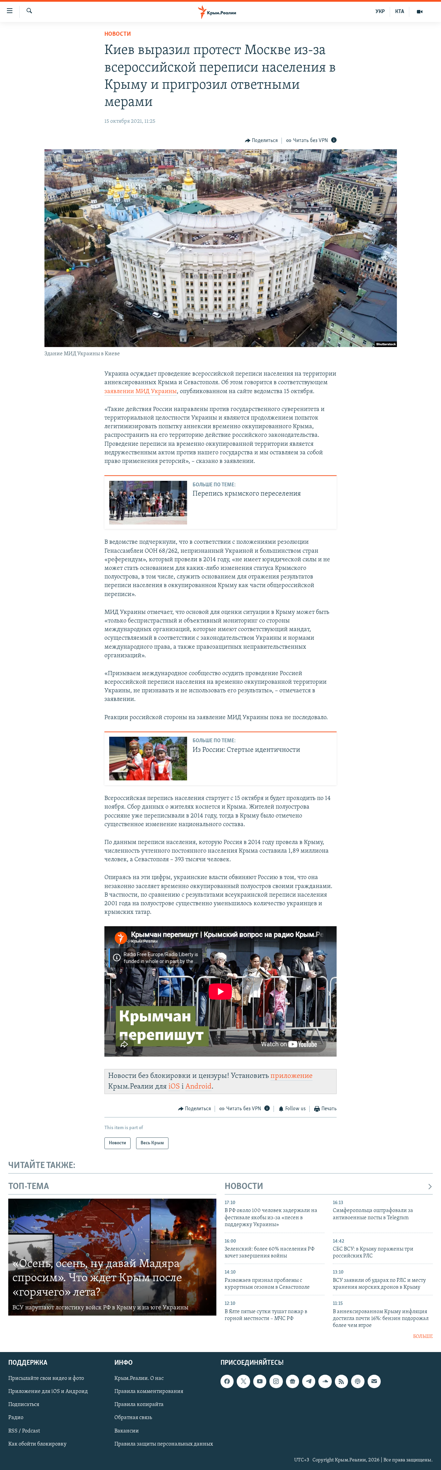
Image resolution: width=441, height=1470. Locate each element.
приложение (291, 1076)
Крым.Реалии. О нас (139, 1379)
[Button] (261, 140)
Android (198, 1086)
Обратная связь (133, 1418)
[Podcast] (357, 1381)
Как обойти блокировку (37, 1444)
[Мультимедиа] (419, 12)
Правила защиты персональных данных (163, 1444)
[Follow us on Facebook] (227, 1381)
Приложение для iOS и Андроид (48, 1392)
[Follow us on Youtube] (259, 1381)
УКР (380, 11)
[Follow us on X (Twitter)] (243, 1381)
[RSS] (341, 1381)
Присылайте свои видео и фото (46, 1379)
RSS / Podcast (24, 1431)
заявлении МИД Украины (140, 392)
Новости (117, 34)
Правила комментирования (148, 1392)
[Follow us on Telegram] (308, 1381)
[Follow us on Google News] (292, 1381)
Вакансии (126, 1431)
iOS (174, 1086)
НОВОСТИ (244, 1186)
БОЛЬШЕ (423, 1336)
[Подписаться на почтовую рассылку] (374, 1381)
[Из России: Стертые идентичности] (148, 758)
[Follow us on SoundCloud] (324, 1381)
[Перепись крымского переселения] (148, 503)
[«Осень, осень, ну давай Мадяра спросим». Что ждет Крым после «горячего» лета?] (112, 1257)
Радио (15, 1418)
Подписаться (23, 1405)
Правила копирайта (139, 1405)
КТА (399, 11)
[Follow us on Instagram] (276, 1381)
